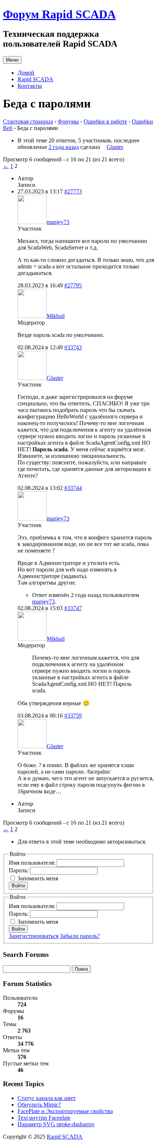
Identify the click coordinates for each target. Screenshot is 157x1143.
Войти (18, 885)
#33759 (73, 715)
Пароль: (19, 870)
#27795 (73, 285)
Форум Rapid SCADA (59, 14)
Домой (26, 73)
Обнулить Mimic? (39, 1104)
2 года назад (64, 147)
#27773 (73, 191)
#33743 (73, 347)
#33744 (73, 488)
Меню (12, 60)
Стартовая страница (28, 121)
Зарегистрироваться (33, 936)
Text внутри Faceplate (44, 1118)
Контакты (30, 86)
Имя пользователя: (33, 863)
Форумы (68, 121)
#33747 (73, 608)
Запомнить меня (38, 878)
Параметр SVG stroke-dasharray (56, 1124)
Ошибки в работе (105, 121)
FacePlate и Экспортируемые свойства (65, 1111)
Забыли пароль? (80, 936)
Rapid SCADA (35, 79)
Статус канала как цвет (47, 1098)
